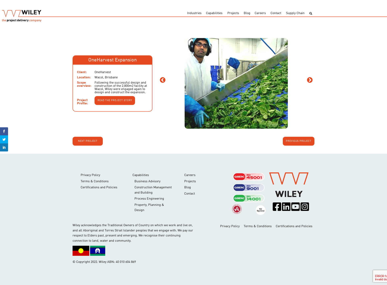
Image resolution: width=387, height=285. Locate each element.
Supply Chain (295, 13)
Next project (88, 141)
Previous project (298, 141)
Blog (247, 13)
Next (310, 80)
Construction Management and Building (153, 190)
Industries (194, 13)
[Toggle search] (310, 13)
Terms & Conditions (95, 181)
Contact (275, 13)
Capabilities (214, 13)
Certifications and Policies (99, 187)
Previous (162, 80)
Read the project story (115, 100)
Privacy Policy (90, 175)
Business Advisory (147, 181)
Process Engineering (149, 198)
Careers (260, 13)
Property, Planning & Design (149, 207)
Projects (233, 13)
